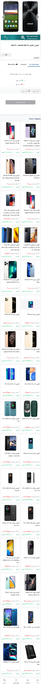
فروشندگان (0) (34, 64)
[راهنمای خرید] (9, 55)
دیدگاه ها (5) (12, 64)
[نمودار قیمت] (6, 55)
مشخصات (23, 64)
